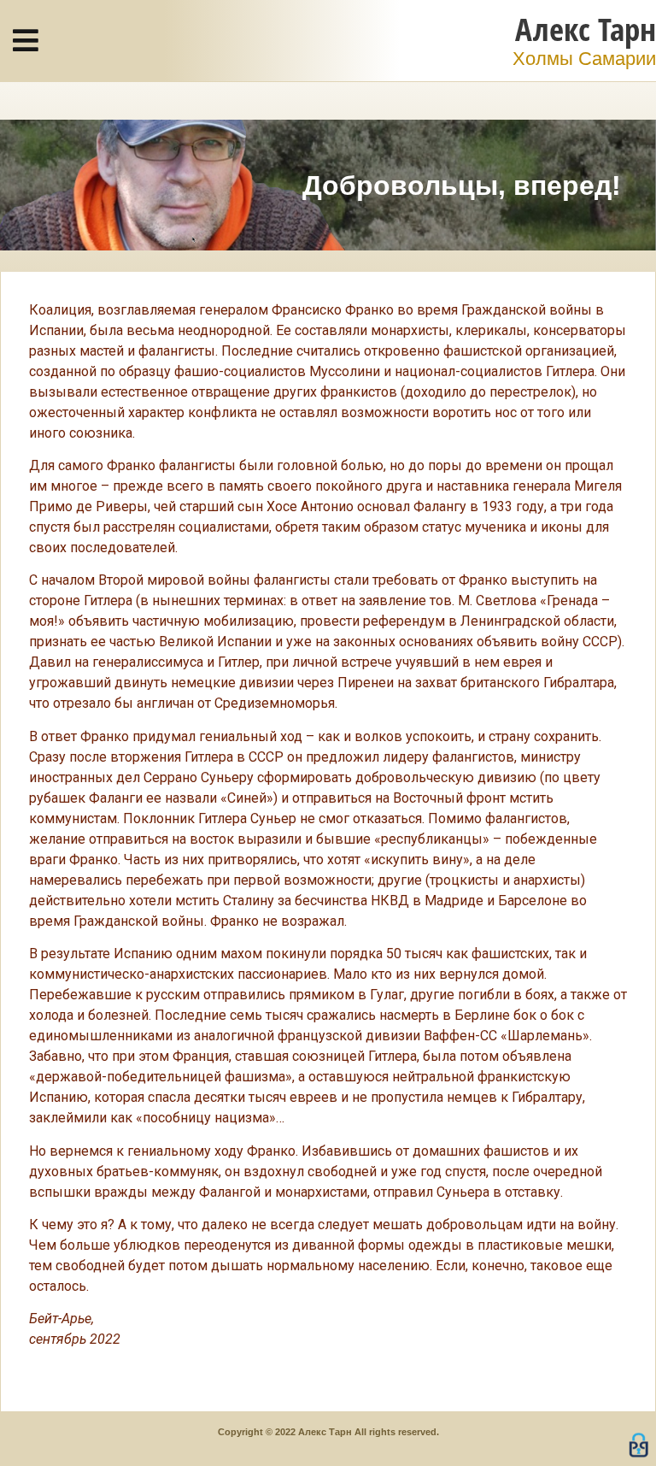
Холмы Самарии (584, 58)
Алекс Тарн (585, 28)
